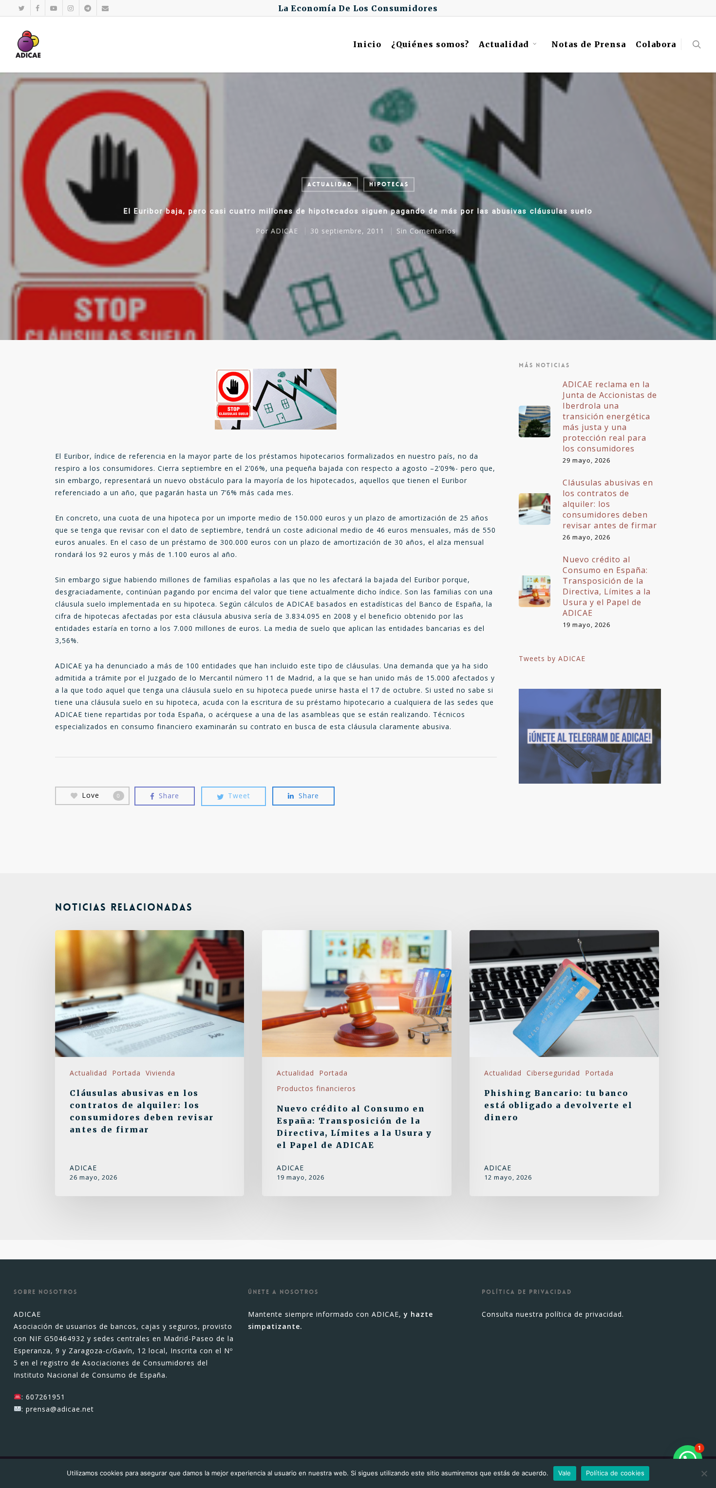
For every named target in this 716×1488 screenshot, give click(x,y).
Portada (126, 1072)
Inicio (367, 44)
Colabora (656, 44)
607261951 (45, 1396)
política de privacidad (584, 1314)
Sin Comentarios (426, 231)
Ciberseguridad (553, 1072)
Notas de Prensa (588, 44)
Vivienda (160, 1072)
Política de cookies (615, 1473)
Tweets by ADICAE (552, 658)
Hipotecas (389, 184)
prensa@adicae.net (60, 1409)
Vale (564, 1473)
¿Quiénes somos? (430, 44)
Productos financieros (316, 1088)
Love (101, 795)
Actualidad (504, 44)
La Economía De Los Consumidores (358, 8)
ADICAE (284, 231)
